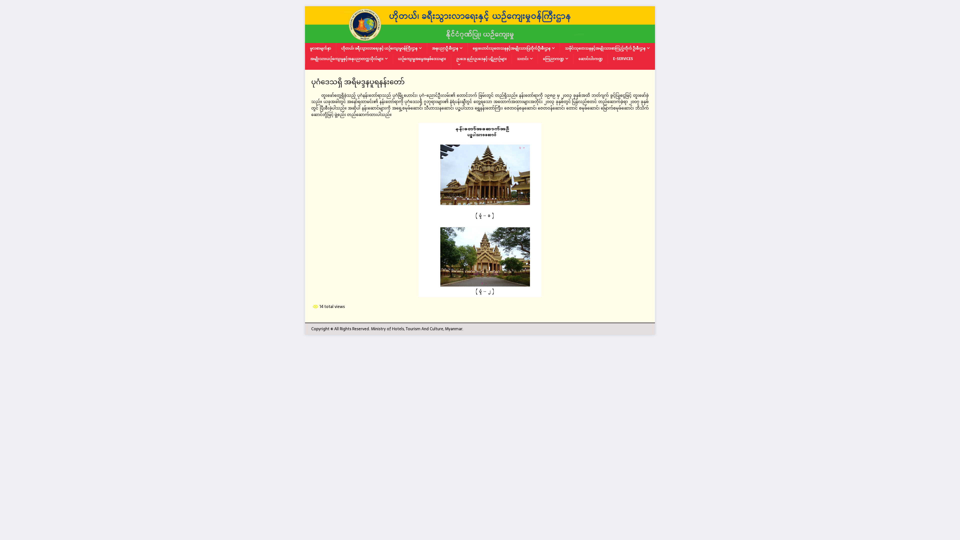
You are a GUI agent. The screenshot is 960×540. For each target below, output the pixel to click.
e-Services (623, 59)
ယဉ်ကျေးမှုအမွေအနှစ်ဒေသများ (422, 59)
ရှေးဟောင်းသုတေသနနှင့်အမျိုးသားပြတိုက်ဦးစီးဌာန (511, 48)
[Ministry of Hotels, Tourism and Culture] (480, 39)
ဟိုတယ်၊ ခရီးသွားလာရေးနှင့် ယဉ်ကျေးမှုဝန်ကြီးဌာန (379, 48)
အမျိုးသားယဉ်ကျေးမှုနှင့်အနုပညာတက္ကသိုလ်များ (347, 59)
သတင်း (522, 59)
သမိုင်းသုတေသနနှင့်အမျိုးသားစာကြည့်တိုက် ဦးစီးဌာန (605, 48)
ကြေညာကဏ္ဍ (553, 59)
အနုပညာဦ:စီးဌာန (445, 48)
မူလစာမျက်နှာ (320, 48)
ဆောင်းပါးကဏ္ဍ (590, 59)
